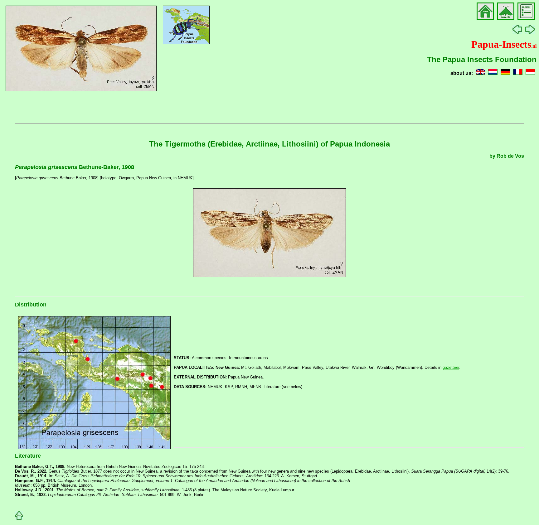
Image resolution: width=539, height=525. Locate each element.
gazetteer (451, 367)
